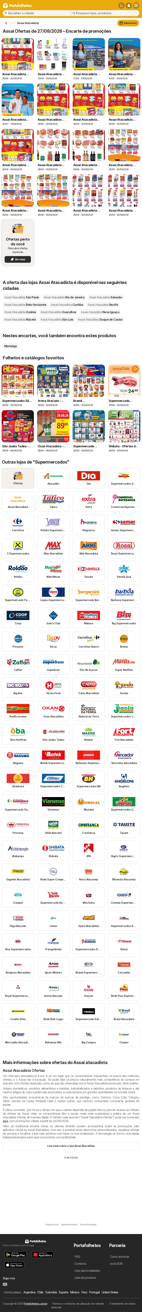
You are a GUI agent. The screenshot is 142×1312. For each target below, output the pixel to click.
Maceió (20, 319)
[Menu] (136, 5)
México (75, 1292)
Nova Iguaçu (100, 312)
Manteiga (10, 346)
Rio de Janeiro (64, 297)
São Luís (56, 319)
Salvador (105, 297)
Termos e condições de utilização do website (78, 1303)
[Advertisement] (71, 1187)
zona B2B (116, 1263)
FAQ (77, 1256)
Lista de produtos (85, 1277)
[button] (129, 5)
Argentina (29, 1292)
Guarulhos (58, 312)
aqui (5, 1121)
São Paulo (21, 297)
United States (110, 1292)
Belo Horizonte (25, 305)
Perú (84, 1292)
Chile (40, 1292)
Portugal (94, 1292)
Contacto (80, 1263)
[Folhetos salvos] (121, 5)
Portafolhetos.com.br (35, 1303)
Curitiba (67, 305)
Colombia (51, 1292)
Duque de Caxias (100, 319)
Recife (103, 305)
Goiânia (20, 312)
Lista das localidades (87, 1270)
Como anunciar (119, 1256)
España (63, 1292)
